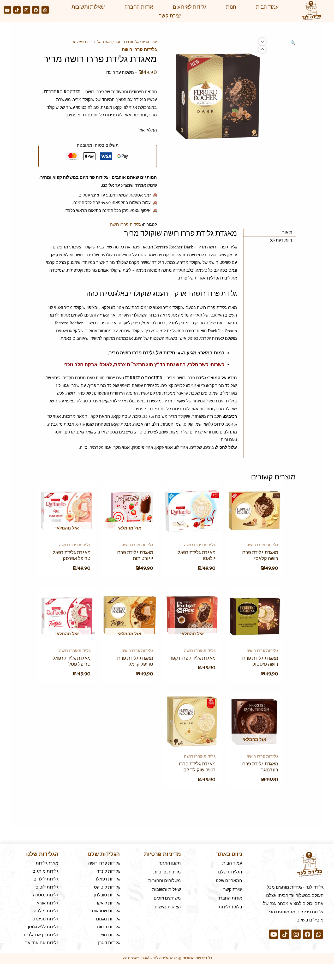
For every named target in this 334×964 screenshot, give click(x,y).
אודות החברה (138, 7)
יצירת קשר (170, 16)
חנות (231, 7)
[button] (293, 42)
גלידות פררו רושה (127, 42)
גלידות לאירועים (189, 7)
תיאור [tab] (287, 232)
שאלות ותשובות (88, 7)
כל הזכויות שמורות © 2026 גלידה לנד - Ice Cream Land (167, 958)
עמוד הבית (267, 7)
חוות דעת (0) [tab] (281, 240)
